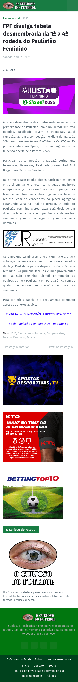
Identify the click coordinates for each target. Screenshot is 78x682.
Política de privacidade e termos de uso (39, 671)
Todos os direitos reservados (53, 659)
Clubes (51, 676)
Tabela (31, 337)
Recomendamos (32, 676)
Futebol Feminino (14, 337)
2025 (25, 18)
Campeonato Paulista (31, 333)
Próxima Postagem (61, 347)
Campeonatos (55, 333)
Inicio (25, 665)
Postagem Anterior (17, 347)
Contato (39, 665)
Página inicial (11, 18)
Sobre (52, 665)
